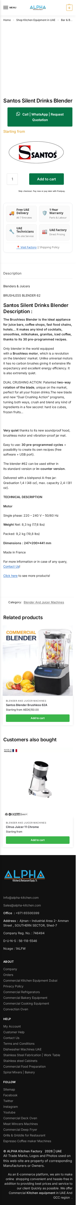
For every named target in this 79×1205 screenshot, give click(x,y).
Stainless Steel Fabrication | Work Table (31, 1055)
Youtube (9, 1112)
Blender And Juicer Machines (44, 602)
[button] (68, 8)
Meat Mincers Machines (21, 1124)
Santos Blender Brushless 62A (26, 705)
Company (10, 969)
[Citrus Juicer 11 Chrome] (38, 782)
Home (7, 20)
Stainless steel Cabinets (20, 1061)
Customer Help (14, 1032)
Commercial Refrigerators (22, 992)
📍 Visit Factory (26, 247)
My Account (12, 1026)
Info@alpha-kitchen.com (21, 897)
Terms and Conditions (18, 1043)
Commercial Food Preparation (25, 1066)
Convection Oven (16, 1009)
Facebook (10, 1095)
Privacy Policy (13, 986)
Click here (10, 575)
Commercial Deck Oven (20, 1118)
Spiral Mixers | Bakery (19, 1072)
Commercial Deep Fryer (20, 1129)
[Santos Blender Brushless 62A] (38, 660)
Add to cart (46, 179)
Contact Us (11, 566)
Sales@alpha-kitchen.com (22, 905)
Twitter (8, 1101)
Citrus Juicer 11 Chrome (22, 827)
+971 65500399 (27, 913)
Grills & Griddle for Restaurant (24, 1135)
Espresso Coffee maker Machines (27, 1141)
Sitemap (9, 1089)
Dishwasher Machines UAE (22, 1049)
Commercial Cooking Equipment (26, 1003)
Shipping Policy (49, 247)
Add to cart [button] (38, 718)
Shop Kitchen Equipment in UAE (35, 20)
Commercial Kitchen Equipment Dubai (30, 980)
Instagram (10, 1106)
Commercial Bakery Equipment (25, 997)
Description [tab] (12, 273)
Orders (8, 975)
